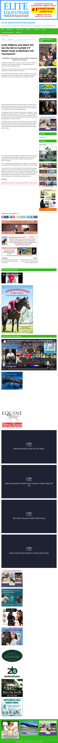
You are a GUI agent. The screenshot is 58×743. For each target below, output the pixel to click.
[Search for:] (49, 35)
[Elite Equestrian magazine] (29, 18)
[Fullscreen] (54, 369)
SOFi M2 (43, 29)
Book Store (18, 32)
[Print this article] (19, 217)
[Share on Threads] (35, 217)
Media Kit (28, 29)
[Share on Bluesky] (32, 217)
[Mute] (52, 369)
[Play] (3, 369)
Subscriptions (9, 29)
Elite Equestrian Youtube (7, 32)
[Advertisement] (19, 91)
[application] (29, 354)
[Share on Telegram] (29, 217)
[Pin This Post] (12, 217)
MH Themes (40, 741)
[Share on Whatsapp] (22, 217)
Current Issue (19, 29)
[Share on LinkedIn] (9, 217)
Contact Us (36, 29)
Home (2, 29)
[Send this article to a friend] (16, 217)
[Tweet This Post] (6, 217)
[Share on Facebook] (3, 217)
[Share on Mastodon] (26, 217)
